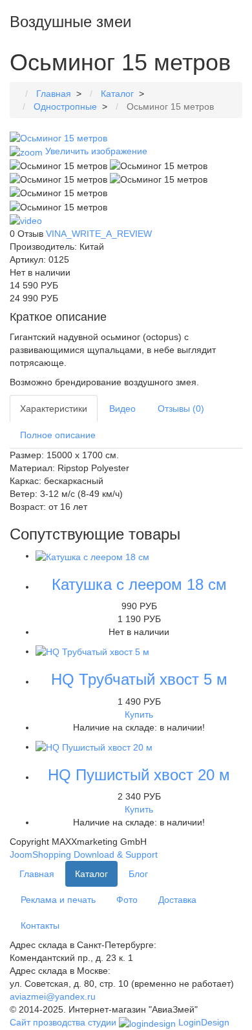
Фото (127, 899)
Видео (122, 408)
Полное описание (58, 435)
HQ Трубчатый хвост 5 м (139, 679)
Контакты (40, 925)
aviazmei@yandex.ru (53, 996)
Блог (138, 874)
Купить (139, 714)
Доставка (177, 899)
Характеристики (53, 408)
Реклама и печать (58, 899)
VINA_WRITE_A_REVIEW (99, 233)
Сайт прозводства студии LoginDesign (119, 1022)
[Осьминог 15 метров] (58, 165)
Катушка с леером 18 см (139, 584)
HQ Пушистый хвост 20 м (139, 774)
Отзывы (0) (181, 408)
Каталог (91, 874)
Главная (36, 874)
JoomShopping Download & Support (84, 854)
